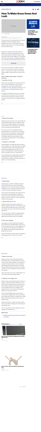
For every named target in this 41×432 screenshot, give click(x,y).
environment (14, 53)
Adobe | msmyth (4, 253)
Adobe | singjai (7, 33)
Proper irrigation (4, 183)
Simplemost (18, 307)
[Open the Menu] (2, 1)
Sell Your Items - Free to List (14, 324)
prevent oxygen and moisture (15, 229)
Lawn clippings (4, 223)
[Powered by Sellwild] (24, 386)
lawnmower (19, 213)
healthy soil (12, 84)
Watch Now (37, 1)
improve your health (14, 58)
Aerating (3, 259)
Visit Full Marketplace (21, 324)
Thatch (2, 281)
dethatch (10, 294)
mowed (13, 204)
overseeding (14, 124)
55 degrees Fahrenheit (8, 149)
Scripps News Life (6, 9)
